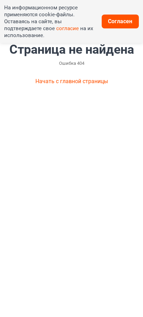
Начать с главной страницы (71, 81)
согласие (67, 28)
